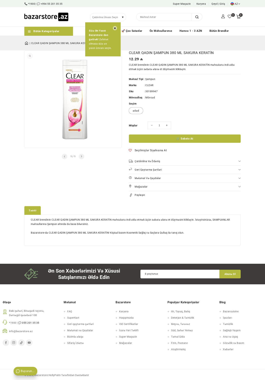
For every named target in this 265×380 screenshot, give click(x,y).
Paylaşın (140, 195)
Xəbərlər (228, 349)
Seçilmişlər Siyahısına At (151, 150)
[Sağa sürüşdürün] (81, 156)
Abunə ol (230, 274)
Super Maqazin (182, 3)
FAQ (69, 311)
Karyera (201, 3)
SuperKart (73, 317)
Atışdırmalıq (178, 349)
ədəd (136, 110)
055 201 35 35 (30, 322)
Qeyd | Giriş (218, 3)
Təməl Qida (178, 336)
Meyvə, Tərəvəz (180, 324)
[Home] (27, 43)
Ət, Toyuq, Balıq (180, 311)
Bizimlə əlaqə (75, 336)
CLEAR (149, 85)
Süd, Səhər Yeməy (182, 330)
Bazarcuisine (230, 311)
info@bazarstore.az (21, 331)
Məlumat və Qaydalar (80, 330)
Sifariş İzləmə (75, 343)
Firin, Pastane (179, 343)
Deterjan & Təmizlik (182, 317)
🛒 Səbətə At (184, 138)
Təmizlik (228, 324)
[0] (230, 16)
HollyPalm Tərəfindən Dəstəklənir (68, 375)
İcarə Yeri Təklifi (128, 330)
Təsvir (32, 210)
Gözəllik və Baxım (233, 343)
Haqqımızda (126, 317)
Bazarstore (41, 375)
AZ (236, 3)
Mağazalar (125, 343)
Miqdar (133, 125)
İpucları (227, 317)
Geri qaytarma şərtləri (80, 324)
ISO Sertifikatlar (128, 324)
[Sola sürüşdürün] (64, 156)
